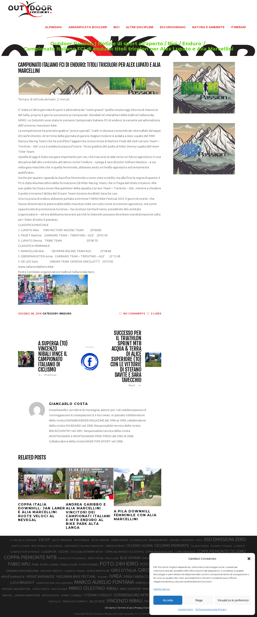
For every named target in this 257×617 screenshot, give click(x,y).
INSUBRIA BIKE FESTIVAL (76, 576)
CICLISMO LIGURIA (139, 545)
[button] (249, 559)
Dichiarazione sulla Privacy (211, 609)
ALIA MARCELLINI (138, 540)
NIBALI (112, 588)
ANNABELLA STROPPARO (182, 540)
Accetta (168, 600)
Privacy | (139, 607)
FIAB (35, 564)
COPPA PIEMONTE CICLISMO (221, 551)
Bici (172, 43)
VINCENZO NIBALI (124, 600)
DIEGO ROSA (95, 558)
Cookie (148, 607)
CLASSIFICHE (49, 551)
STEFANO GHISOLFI (98, 595)
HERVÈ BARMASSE (13, 576)
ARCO (199, 540)
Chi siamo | (111, 607)
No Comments (134, 313)
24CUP (44, 539)
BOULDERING (56, 546)
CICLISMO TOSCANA (221, 546)
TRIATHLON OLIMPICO (75, 601)
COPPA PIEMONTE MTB (30, 557)
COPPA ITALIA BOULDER (159, 551)
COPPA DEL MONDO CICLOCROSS (124, 551)
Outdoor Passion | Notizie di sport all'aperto (106, 43)
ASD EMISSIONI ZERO (225, 539)
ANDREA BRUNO (158, 540)
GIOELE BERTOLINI (97, 570)
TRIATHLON (54, 601)
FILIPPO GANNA (49, 564)
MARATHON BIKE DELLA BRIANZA (54, 583)
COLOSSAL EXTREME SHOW (86, 551)
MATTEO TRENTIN (41, 589)
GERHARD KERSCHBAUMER (22, 570)
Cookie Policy (185, 609)
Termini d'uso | (125, 607)
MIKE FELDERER (59, 589)
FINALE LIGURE (68, 564)
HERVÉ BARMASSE (40, 576)
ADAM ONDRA (119, 540)
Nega (198, 600)
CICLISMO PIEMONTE (171, 545)
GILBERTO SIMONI (75, 571)
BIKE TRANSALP (39, 546)
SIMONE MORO (50, 595)
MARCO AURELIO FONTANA (104, 582)
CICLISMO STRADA (200, 546)
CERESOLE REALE (115, 546)
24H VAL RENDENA (100, 540)
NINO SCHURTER (130, 588)
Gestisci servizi (161, 588)
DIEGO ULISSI (111, 558)
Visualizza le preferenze (233, 600)
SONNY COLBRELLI (71, 595)
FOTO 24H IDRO (119, 563)
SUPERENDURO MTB (131, 595)
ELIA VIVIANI (130, 558)
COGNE (63, 551)
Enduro (191, 43)
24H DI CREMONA (61, 540)
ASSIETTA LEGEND (20, 546)
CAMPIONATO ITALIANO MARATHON (83, 546)
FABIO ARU (19, 563)
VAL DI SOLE (97, 601)
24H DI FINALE (81, 540)
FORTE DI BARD (88, 564)
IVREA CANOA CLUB (138, 576)
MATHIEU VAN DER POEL (16, 588)
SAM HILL (7, 595)
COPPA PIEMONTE (184, 551)
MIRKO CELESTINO (87, 588)
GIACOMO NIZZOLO (51, 571)
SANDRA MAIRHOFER (27, 595)
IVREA (115, 576)
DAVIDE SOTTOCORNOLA (72, 558)
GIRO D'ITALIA (123, 570)
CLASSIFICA (239, 546)
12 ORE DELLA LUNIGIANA (23, 540)
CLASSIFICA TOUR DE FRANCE (24, 552)
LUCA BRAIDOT (22, 582)
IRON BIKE (103, 577)
